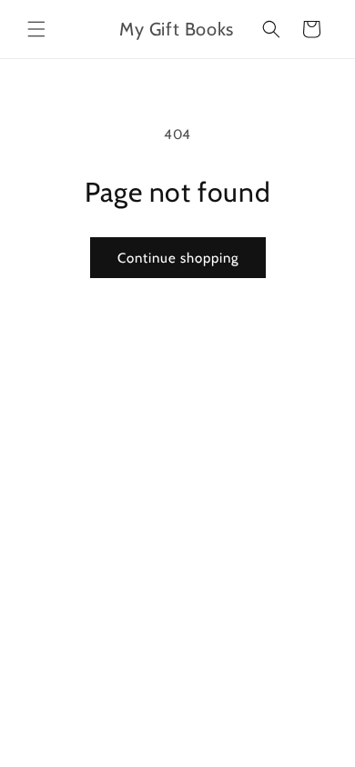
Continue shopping (177, 258)
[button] (36, 29)
